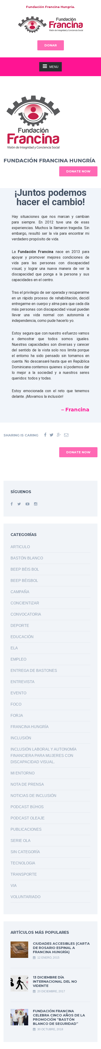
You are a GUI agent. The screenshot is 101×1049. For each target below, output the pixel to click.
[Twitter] (52, 435)
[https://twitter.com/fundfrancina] (19, 504)
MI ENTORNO (23, 773)
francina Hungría (30, 727)
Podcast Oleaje (28, 818)
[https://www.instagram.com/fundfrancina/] (35, 504)
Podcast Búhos (27, 807)
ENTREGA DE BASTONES (34, 671)
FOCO (16, 704)
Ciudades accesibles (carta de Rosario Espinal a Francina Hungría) (61, 947)
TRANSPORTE (24, 874)
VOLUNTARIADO (25, 897)
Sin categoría (25, 852)
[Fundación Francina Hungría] (50, 24)
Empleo (18, 659)
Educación (22, 637)
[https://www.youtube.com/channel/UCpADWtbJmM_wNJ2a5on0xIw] (27, 504)
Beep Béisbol (24, 581)
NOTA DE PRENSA (27, 784)
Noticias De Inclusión (33, 796)
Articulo (20, 547)
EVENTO (18, 693)
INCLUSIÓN (21, 738)
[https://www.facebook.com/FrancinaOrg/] (12, 504)
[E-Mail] (66, 435)
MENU (53, 67)
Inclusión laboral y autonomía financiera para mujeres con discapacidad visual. (43, 755)
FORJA (17, 716)
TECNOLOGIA (23, 863)
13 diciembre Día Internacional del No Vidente (55, 981)
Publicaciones (26, 829)
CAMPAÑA (20, 592)
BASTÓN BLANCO (27, 558)
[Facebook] (45, 435)
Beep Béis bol (25, 569)
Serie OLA (21, 841)
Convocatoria (26, 614)
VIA (14, 886)
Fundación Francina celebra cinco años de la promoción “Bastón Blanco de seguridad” (59, 1017)
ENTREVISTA (23, 682)
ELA (14, 648)
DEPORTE (20, 626)
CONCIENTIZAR (25, 603)
